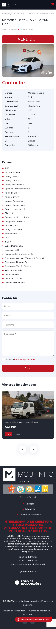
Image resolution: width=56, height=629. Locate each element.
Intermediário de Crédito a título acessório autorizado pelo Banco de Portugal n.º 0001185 (28, 526)
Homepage (7, 13)
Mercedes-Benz (47, 13)
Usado (32, 13)
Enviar (28, 368)
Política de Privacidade (14, 610)
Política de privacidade (24, 359)
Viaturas (21, 13)
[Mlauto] (9, 5)
